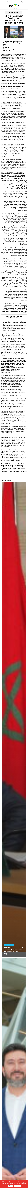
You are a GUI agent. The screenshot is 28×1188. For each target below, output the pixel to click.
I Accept (11, 1185)
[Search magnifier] (22, 2)
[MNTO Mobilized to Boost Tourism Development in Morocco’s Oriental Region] (14, 719)
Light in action (13, 12)
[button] (2, 6)
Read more (17, 1185)
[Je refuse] (26, 1184)
